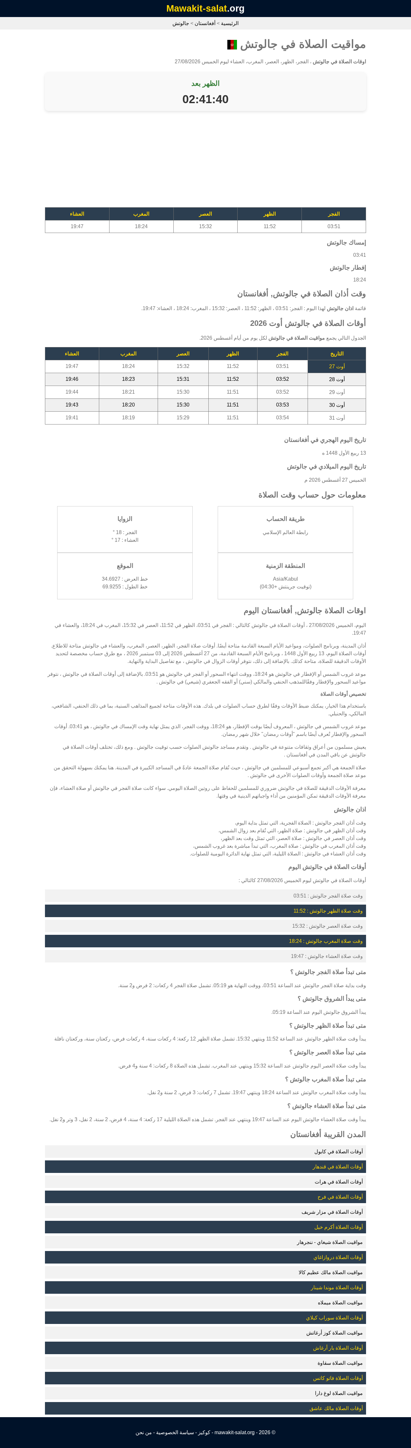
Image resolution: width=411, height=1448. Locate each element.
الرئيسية (230, 23)
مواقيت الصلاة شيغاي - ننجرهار (330, 1242)
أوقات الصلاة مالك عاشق (336, 1408)
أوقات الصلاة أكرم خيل (338, 1227)
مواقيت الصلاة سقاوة (340, 1363)
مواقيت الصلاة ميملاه (340, 1302)
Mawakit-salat (196, 8)
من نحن (144, 1432)
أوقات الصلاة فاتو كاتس (338, 1378)
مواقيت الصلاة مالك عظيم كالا (331, 1272)
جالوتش (180, 23)
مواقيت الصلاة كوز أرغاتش (334, 1333)
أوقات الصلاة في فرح (340, 1197)
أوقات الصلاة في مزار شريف (332, 1212)
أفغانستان (205, 23)
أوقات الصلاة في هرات (339, 1181)
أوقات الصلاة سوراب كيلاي (334, 1317)
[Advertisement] (205, 162)
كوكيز (204, 1432)
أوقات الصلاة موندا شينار (337, 1287)
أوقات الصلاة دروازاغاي (338, 1257)
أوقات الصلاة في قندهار (338, 1166)
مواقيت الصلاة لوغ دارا (339, 1393)
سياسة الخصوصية (175, 1432)
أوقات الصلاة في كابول (338, 1151)
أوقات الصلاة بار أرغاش (338, 1348)
